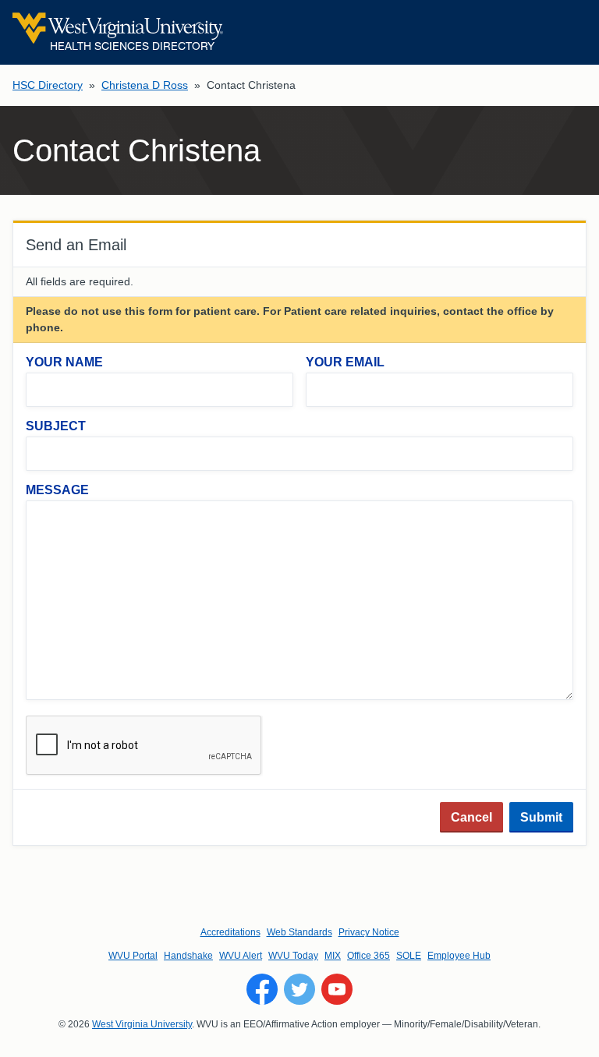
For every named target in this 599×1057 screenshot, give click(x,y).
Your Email (345, 362)
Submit (541, 817)
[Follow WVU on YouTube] (337, 989)
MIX (332, 955)
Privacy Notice (368, 932)
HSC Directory (47, 85)
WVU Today (293, 955)
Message (57, 490)
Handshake (188, 955)
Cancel (471, 817)
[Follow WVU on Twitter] (299, 989)
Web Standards (299, 932)
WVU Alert (240, 955)
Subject (56, 426)
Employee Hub (459, 955)
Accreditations (230, 932)
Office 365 (368, 955)
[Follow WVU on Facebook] (262, 989)
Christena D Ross (144, 85)
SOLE (408, 955)
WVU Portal (133, 955)
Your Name (64, 362)
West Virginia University (142, 1024)
